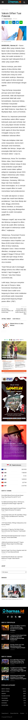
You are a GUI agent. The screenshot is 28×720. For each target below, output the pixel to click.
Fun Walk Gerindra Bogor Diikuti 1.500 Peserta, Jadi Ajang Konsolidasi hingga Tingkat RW (13, 502)
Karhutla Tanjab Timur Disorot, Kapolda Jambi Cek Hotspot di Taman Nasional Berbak (14, 551)
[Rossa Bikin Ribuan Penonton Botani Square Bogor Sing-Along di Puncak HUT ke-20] (5, 661)
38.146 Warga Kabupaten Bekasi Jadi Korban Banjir (7, 310)
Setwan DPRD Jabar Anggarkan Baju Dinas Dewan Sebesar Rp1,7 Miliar (20, 311)
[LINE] (21, 22)
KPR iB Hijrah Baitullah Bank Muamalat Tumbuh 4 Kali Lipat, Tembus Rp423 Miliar (14, 536)
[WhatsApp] (10, 22)
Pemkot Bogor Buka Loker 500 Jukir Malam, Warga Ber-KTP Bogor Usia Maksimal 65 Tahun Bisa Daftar (14, 516)
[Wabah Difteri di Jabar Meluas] (5, 325)
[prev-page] (3, 331)
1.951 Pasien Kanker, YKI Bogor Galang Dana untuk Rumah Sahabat (14, 523)
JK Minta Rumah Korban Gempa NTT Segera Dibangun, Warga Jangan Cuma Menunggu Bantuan (13, 544)
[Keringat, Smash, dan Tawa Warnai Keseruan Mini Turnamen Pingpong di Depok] (5, 646)
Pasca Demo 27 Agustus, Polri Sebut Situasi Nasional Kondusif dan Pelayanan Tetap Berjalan (14, 530)
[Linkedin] (13, 22)
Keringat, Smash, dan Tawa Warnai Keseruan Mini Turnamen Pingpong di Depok (17, 646)
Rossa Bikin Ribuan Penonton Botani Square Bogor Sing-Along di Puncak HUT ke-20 (12, 496)
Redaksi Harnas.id (8, 18)
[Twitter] (6, 22)
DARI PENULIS (16, 319)
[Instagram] (11, 616)
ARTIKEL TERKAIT (6, 319)
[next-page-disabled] (5, 331)
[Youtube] (19, 616)
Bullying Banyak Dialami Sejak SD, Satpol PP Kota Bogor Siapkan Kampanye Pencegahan (14, 509)
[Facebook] (3, 22)
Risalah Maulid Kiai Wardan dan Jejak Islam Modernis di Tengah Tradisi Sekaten (12, 557)
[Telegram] (17, 22)
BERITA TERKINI (5, 10)
